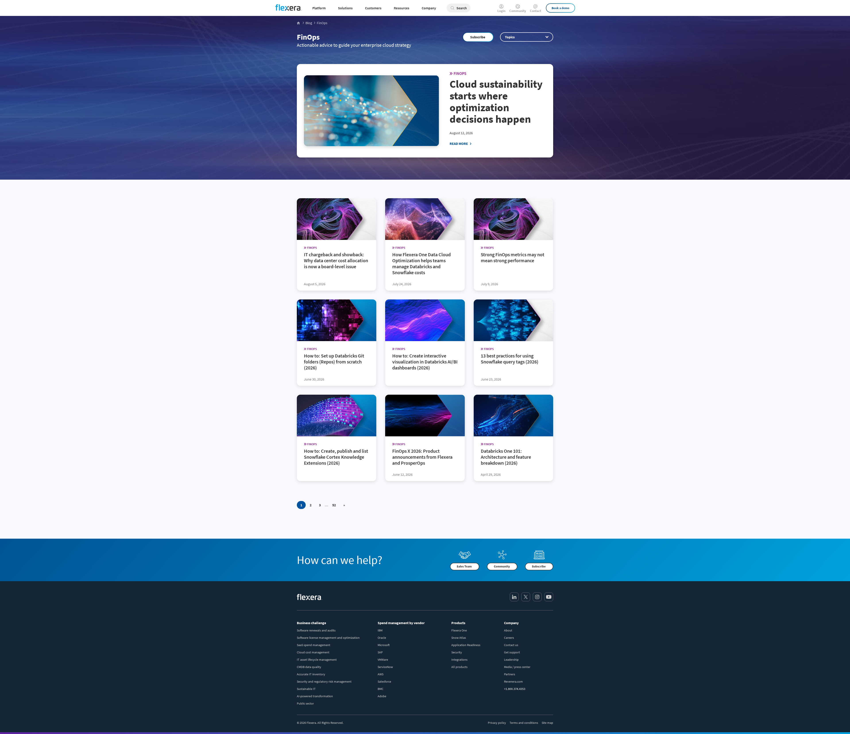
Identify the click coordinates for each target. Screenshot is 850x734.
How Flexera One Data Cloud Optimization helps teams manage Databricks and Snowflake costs (421, 263)
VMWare (383, 660)
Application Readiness (465, 645)
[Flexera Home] (299, 22)
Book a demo (560, 8)
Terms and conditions (524, 723)
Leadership (511, 660)
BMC (380, 689)
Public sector (305, 703)
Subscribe (477, 37)
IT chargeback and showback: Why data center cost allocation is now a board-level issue (336, 260)
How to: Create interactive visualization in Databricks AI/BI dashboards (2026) (425, 362)
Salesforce (384, 682)
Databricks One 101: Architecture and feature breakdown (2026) (506, 457)
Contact (535, 10)
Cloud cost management (313, 652)
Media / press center (517, 667)
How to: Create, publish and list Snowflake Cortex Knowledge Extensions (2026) (336, 457)
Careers (509, 638)
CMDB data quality (309, 667)
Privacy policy (497, 723)
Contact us (511, 645)
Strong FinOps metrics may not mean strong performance (512, 257)
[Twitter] (525, 596)
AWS (380, 674)
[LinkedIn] (514, 596)
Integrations (459, 660)
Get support (512, 652)
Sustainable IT (306, 689)
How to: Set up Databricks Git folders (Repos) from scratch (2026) (334, 362)
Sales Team (464, 567)
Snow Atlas (458, 638)
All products (459, 667)
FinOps (308, 37)
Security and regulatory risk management (324, 682)
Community (517, 10)
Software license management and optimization (328, 638)
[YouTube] (548, 596)
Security (456, 652)
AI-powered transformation (315, 696)
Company (511, 623)
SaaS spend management (313, 645)
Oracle (382, 638)
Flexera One (459, 630)
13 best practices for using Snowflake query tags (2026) (509, 359)
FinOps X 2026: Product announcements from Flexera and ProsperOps (422, 457)
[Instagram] (537, 596)
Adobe (382, 696)
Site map (547, 723)
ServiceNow (385, 667)
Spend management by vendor (401, 623)
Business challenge (311, 623)
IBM (380, 630)
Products (458, 623)
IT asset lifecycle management (317, 660)
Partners (509, 674)
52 (334, 505)
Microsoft (384, 645)
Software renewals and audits (316, 630)
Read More (459, 143)
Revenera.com (513, 682)
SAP (380, 652)
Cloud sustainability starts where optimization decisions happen (496, 101)
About (508, 630)
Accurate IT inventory (311, 674)
